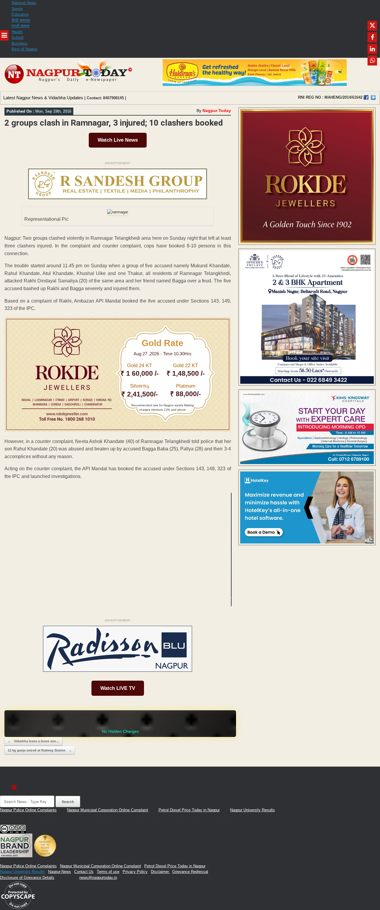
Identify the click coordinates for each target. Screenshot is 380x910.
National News (24, 3)
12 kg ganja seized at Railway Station (40, 750)
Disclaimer (160, 871)
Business (20, 43)
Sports (17, 9)
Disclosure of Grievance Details (27, 877)
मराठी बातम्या (20, 26)
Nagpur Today (216, 110)
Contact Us (84, 871)
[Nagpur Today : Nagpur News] (69, 74)
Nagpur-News (59, 871)
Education (20, 14)
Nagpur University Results (252, 810)
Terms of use (108, 871)
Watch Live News (118, 140)
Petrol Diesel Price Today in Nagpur (189, 810)
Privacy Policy (135, 871)
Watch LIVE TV (117, 688)
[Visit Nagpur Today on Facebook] (366, 97)
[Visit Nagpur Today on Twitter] (373, 97)
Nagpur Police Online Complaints (28, 810)
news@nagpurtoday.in (98, 877)
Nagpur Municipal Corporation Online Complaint (107, 810)
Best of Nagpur (24, 49)
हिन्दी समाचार (21, 20)
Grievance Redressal (190, 871)
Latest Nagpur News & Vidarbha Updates (43, 97)
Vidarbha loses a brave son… (33, 741)
